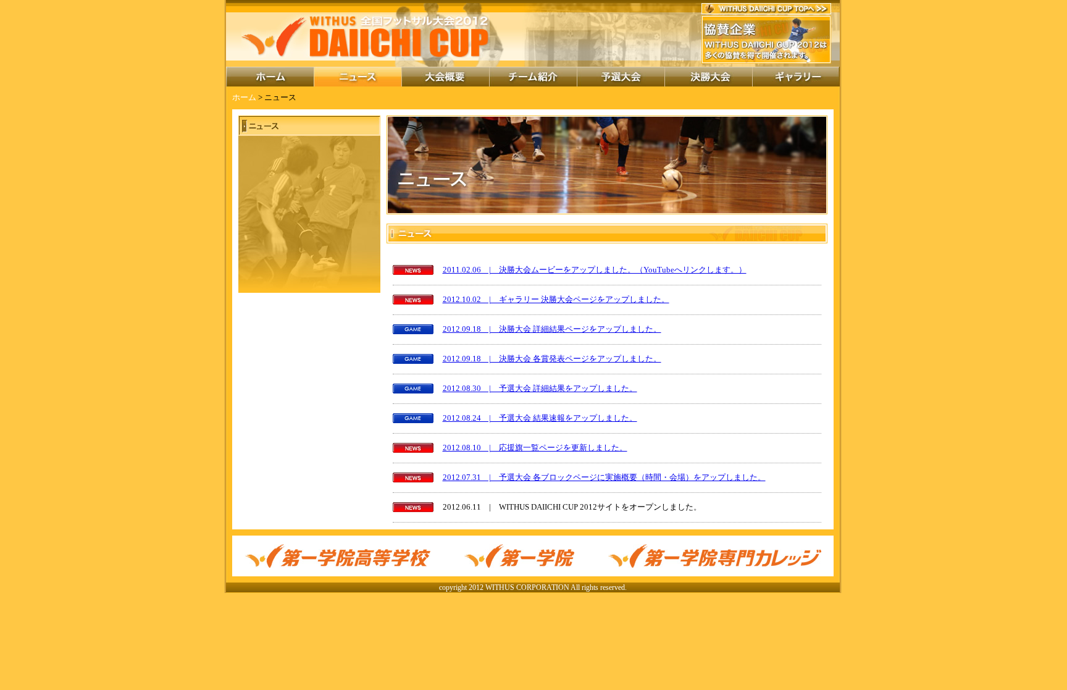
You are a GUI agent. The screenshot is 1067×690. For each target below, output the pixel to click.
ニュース (357, 76)
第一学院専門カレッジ (714, 556)
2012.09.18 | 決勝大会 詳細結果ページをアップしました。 (552, 329)
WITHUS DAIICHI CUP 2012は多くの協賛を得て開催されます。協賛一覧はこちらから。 (767, 39)
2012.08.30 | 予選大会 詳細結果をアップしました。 (540, 388)
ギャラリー (796, 76)
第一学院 (519, 556)
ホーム (270, 76)
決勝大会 (708, 76)
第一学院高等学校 (337, 556)
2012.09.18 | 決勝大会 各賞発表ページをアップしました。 (552, 359)
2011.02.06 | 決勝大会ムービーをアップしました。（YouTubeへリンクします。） (595, 270)
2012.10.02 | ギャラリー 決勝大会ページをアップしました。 (556, 299)
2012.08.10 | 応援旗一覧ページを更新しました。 (535, 448)
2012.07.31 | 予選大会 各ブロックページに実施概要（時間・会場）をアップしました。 (604, 477)
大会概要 (445, 76)
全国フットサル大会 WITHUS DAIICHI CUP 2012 (365, 35)
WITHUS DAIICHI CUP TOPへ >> (766, 8)
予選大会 (620, 76)
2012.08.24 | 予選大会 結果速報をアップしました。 (540, 418)
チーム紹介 (533, 76)
